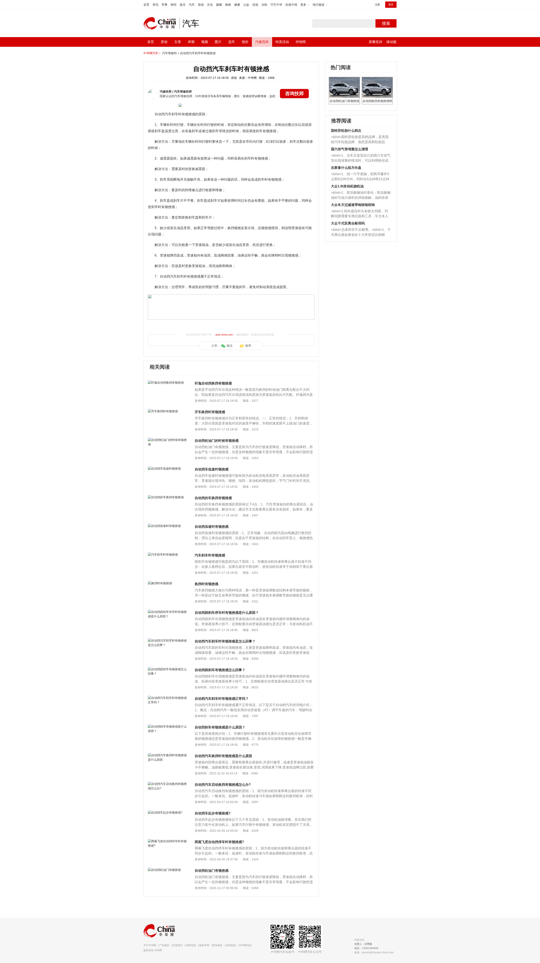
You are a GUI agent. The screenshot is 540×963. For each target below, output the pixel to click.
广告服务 (164, 945)
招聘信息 (191, 945)
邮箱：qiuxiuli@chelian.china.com (374, 952)
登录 (390, 4)
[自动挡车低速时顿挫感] (167, 468)
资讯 (155, 4)
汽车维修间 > (170, 53)
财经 (174, 4)
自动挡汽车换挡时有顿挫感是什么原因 (223, 756)
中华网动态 (245, 945)
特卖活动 (282, 42)
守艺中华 (276, 4)
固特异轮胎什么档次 (346, 130)
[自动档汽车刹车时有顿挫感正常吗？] (167, 698)
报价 (245, 42)
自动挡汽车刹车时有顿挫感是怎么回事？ (225, 641)
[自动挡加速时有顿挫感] (167, 526)
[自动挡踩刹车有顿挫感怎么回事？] (167, 669)
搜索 (386, 23)
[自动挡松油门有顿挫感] (167, 870)
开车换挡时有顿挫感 (210, 412)
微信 (229, 345)
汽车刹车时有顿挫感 (210, 555)
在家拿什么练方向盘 (346, 167)
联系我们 (178, 945)
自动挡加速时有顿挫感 (211, 526)
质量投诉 (375, 42)
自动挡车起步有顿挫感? (213, 813)
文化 (210, 4)
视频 (204, 42)
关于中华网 (149, 945)
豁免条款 (217, 945)
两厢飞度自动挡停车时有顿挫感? (219, 842)
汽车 (192, 4)
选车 (231, 42)
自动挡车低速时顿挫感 (211, 469)
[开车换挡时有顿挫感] (167, 411)
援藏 (219, 4)
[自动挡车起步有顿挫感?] (167, 812)
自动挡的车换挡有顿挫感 (213, 498)
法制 (264, 4)
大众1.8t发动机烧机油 (347, 186)
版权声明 (204, 945)
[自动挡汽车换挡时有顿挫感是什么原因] (167, 755)
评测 (191, 42)
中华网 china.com (161, 23)
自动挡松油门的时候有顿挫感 (217, 440)
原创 (164, 42)
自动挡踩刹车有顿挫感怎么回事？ (220, 670)
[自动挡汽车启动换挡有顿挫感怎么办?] (167, 784)
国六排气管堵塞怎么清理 (349, 149)
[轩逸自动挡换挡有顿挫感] (167, 382)
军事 (164, 4)
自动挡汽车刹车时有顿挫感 (198, 53)
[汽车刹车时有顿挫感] (167, 554)
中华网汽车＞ (152, 53)
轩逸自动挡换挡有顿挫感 (213, 383)
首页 (146, 4)
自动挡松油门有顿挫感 (211, 870)
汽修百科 (262, 42)
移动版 (391, 42)
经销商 (301, 42)
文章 (177, 42)
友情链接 (231, 945)
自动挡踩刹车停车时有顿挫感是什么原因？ (227, 612)
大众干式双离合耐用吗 (348, 223)
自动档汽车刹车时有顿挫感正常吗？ (222, 698)
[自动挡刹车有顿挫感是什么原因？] (167, 726)
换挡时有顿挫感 (206, 584)
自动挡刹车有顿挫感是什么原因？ (220, 727)
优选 (255, 4)
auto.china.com (224, 334)
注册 (377, 4)
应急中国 (291, 4)
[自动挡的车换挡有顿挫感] (167, 497)
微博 (248, 345)
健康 (237, 4)
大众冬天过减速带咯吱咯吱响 (353, 205)
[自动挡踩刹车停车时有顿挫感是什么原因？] (167, 612)
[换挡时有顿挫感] (167, 583)
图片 (218, 42)
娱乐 (183, 4)
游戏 (201, 4)
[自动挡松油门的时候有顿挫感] (167, 440)
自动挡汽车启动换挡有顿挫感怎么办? (223, 784)
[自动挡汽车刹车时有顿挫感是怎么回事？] (167, 640)
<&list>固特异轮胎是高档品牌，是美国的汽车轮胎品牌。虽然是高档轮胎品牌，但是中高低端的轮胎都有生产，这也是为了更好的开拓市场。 (360, 140)
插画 (228, 4)
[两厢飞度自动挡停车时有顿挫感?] (167, 841)
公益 (246, 4)
